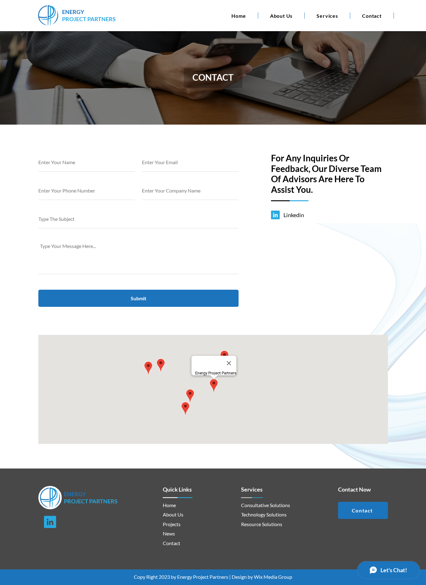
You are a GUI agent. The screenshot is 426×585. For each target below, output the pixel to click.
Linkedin (293, 215)
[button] (327, 15)
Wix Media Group (273, 577)
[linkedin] (275, 215)
